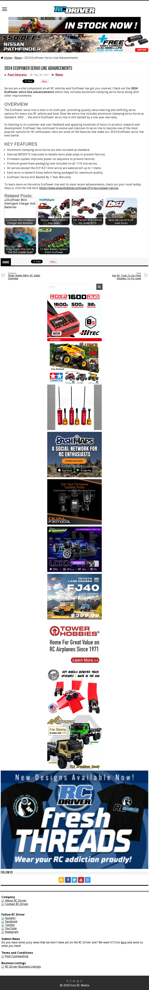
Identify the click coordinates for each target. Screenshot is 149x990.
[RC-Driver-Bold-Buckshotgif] (74, 407)
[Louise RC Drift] (74, 549)
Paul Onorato (17, 74)
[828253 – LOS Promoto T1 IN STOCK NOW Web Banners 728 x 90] (74, 25)
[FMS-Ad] (74, 596)
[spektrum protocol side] (74, 501)
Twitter (10, 925)
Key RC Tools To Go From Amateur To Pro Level (126, 276)
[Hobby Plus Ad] (74, 742)
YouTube (11, 928)
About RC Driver (16, 900)
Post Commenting (16, 956)
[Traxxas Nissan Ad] (74, 43)
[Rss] (61, 880)
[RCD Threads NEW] (74, 819)
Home (7, 58)
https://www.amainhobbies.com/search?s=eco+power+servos (78, 188)
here (123, 942)
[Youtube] (81, 880)
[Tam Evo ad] (74, 360)
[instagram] (87, 880)
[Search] (99, 287)
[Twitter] (74, 880)
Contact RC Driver (16, 904)
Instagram (11, 932)
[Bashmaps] (74, 454)
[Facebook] (68, 880)
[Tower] (74, 643)
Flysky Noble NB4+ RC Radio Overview (24, 276)
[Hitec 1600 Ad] (74, 314)
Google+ (10, 918)
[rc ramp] (74, 691)
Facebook (11, 921)
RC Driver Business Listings (23, 966)
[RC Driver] (74, 6)
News (18, 58)
